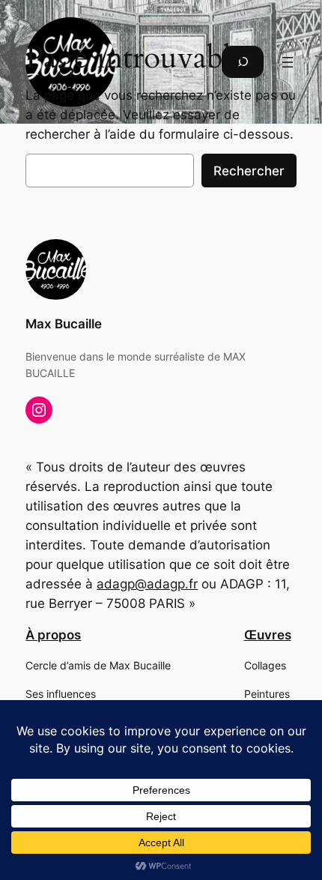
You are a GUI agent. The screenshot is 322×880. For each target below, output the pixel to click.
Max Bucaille (63, 323)
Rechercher (249, 170)
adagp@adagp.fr (147, 583)
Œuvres (267, 634)
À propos (53, 634)
